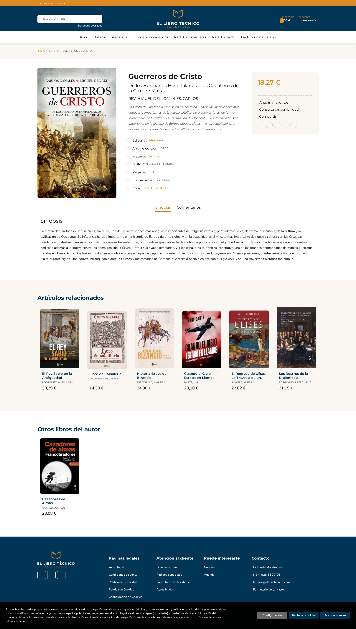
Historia (54, 51)
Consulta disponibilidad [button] (279, 109)
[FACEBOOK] (41, 575)
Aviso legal (116, 567)
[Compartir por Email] (285, 125)
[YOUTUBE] (61, 575)
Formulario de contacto (268, 589)
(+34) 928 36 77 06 (266, 575)
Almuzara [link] (156, 140)
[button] (287, 19)
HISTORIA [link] (159, 188)
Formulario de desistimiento (175, 582)
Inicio (41, 51)
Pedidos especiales (169, 575)
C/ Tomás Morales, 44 (268, 567)
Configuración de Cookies (125, 597)
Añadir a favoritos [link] (274, 102)
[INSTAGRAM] (51, 575)
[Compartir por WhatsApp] (277, 125)
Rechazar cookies (304, 615)
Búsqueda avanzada (90, 25)
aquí (22, 621)
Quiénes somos (46, 3)
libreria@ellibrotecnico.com (271, 582)
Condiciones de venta (123, 575)
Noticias (209, 567)
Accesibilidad (165, 589)
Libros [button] (100, 37)
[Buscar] (96, 19)
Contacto (63, 3)
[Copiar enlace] (293, 125)
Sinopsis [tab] (163, 207)
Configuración (272, 615)
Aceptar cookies (335, 615)
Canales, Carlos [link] (180, 98)
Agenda (209, 575)
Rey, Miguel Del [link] (144, 98)
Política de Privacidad (123, 582)
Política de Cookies (121, 589)
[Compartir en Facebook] (261, 125)
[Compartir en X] (269, 125)
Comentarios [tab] (189, 207)
